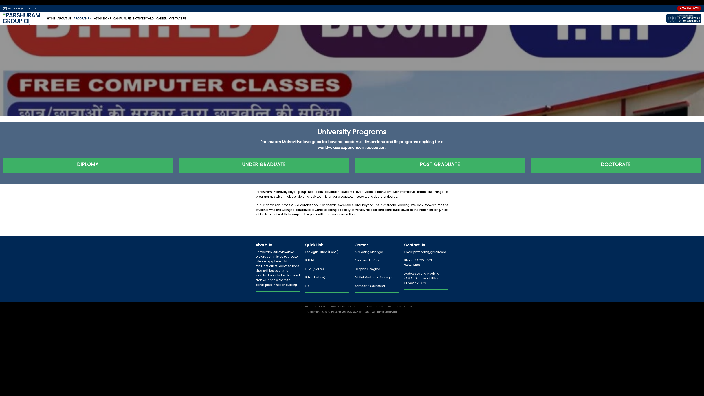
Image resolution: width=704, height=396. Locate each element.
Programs (81, 18)
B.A (307, 286)
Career (161, 18)
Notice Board (143, 18)
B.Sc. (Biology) (315, 277)
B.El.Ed (309, 260)
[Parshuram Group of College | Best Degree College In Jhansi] (22, 18)
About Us (64, 18)
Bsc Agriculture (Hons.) (321, 252)
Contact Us (178, 18)
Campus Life (122, 18)
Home (51, 18)
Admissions (102, 18)
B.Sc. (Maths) (314, 269)
